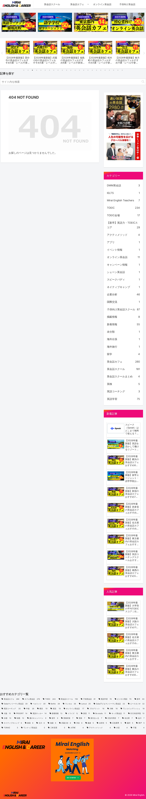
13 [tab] (75, 70)
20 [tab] (105, 70)
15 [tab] (83, 70)
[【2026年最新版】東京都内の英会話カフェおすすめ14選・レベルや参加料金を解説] (91, 22)
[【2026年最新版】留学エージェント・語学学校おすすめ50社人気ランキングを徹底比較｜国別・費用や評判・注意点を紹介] (55, 22)
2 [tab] (28, 70)
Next (143, 53)
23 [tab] (117, 70)
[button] (143, 81)
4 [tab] (36, 70)
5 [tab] (40, 70)
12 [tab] (70, 70)
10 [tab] (62, 70)
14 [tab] (79, 70)
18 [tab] (96, 70)
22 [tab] (113, 70)
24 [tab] (122, 70)
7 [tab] (49, 70)
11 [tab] (66, 70)
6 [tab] (45, 70)
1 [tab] (23, 70)
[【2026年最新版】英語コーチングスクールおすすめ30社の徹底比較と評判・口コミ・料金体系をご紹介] (18, 22)
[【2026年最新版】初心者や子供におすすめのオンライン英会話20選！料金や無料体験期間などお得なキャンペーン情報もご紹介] (127, 22)
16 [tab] (88, 70)
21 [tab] (109, 70)
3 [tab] (32, 70)
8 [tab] (53, 70)
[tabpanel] (18, 53)
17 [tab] (92, 70)
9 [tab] (58, 70)
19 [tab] (100, 70)
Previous (2, 53)
